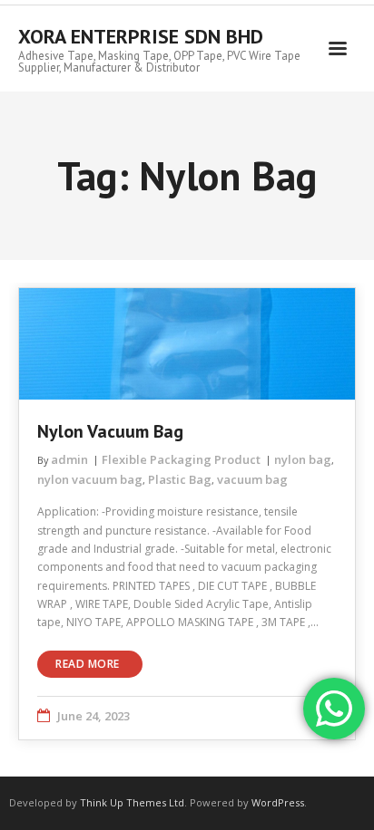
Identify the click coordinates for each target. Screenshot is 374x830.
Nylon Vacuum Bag (110, 431)
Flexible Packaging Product (181, 459)
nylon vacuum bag (90, 479)
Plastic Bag (180, 479)
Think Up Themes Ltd (132, 802)
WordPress (277, 802)
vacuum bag (252, 479)
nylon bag (302, 459)
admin (69, 459)
